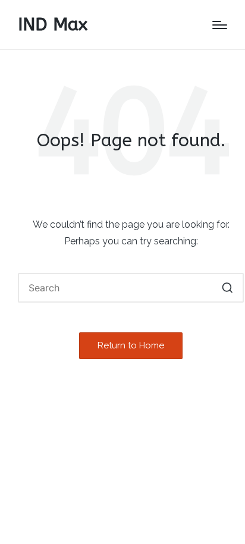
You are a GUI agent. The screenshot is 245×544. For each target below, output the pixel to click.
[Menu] (219, 25)
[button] (227, 288)
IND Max (52, 24)
